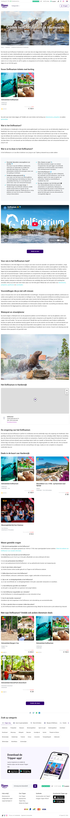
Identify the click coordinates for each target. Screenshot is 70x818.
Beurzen (28, 732)
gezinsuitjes (4, 119)
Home (2, 47)
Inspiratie (7, 47)
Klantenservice (6, 796)
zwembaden (19, 285)
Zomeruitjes (23, 741)
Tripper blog (22, 801)
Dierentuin (4, 728)
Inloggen (65, 6)
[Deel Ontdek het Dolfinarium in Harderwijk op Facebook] (30, 713)
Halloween (57, 737)
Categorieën (15, 6)
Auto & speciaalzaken (22, 723)
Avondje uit (37, 732)
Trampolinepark (47, 737)
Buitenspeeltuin (52, 728)
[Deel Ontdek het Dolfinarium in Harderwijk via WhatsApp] (36, 713)
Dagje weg (8, 723)
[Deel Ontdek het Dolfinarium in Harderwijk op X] (33, 713)
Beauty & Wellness (52, 723)
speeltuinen (11, 285)
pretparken (57, 117)
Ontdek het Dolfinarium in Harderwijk (19, 47)
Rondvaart (5, 732)
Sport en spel (42, 728)
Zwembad (62, 728)
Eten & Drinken (37, 723)
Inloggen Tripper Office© (42, 798)
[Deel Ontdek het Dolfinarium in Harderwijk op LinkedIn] (39, 713)
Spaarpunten (22, 798)
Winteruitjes (5, 741)
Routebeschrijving (11, 422)
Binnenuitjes (5, 737)
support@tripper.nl (7, 801)
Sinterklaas (14, 741)
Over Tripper (22, 796)
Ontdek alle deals (35, 703)
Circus (29, 737)
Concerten (37, 737)
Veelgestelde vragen (7, 798)
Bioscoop (13, 732)
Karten (44, 732)
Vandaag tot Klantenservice (10, 1)
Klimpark (21, 732)
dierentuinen (49, 117)
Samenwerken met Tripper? (43, 796)
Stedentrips (15, 737)
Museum (21, 728)
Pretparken (13, 728)
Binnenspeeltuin (31, 728)
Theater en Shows (54, 732)
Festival (23, 737)
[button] (32, 95)
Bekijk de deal (35, 251)
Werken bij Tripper (23, 803)
